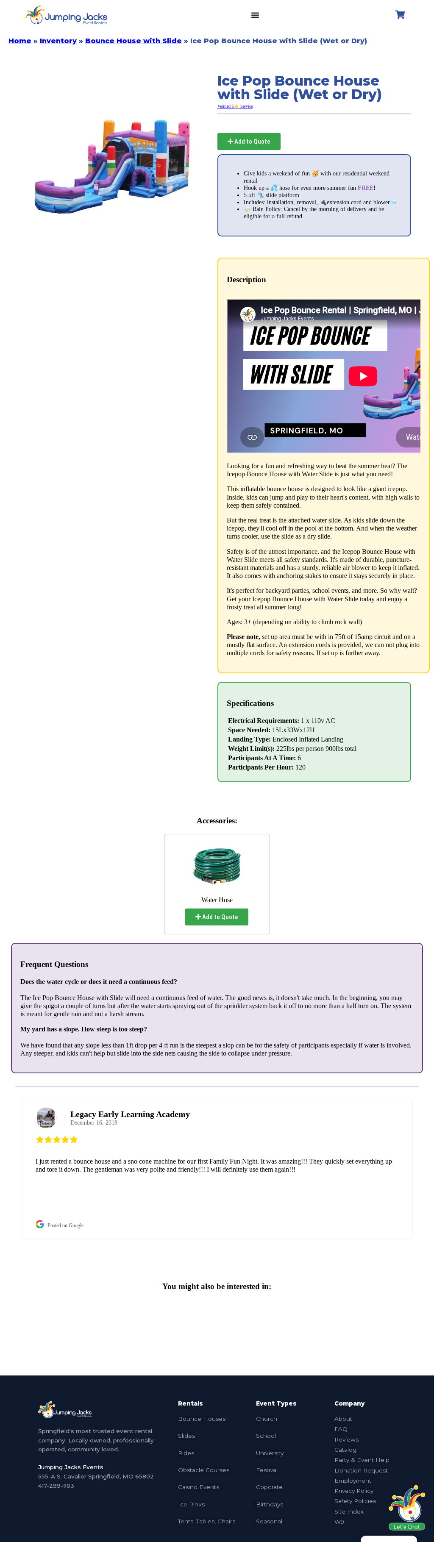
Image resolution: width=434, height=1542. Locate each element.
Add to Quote (251, 141)
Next (425, 1168)
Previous (9, 1168)
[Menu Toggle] (255, 15)
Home (19, 41)
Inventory (58, 41)
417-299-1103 (56, 1485)
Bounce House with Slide (133, 41)
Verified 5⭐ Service (235, 106)
